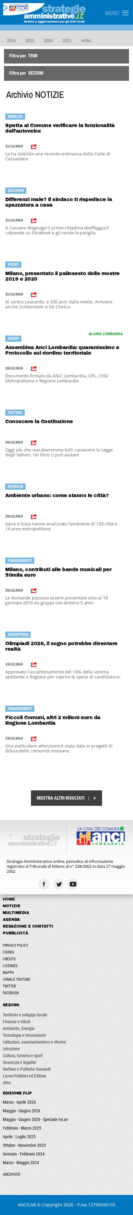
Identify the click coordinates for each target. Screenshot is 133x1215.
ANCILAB (27, 1205)
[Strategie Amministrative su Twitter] (59, 884)
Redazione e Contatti (28, 926)
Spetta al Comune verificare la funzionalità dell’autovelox (60, 128)
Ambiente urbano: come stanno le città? (57, 495)
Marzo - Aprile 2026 (19, 1102)
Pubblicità (15, 933)
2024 (48, 40)
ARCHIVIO (11, 1174)
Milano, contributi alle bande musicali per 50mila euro (58, 572)
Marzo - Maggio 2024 (21, 1162)
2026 (11, 40)
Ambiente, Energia (18, 1028)
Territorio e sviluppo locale (25, 1014)
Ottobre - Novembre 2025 (24, 1145)
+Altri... (87, 40)
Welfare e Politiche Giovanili (26, 1069)
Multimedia (16, 913)
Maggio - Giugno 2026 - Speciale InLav (35, 1119)
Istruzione (11, 1048)
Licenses (10, 966)
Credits (9, 959)
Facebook (11, 993)
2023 (66, 40)
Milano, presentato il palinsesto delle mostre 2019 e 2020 (62, 276)
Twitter (9, 986)
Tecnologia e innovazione (24, 1035)
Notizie (11, 906)
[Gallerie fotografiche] (88, 884)
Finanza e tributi (16, 1021)
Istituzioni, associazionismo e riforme (34, 1042)
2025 (29, 40)
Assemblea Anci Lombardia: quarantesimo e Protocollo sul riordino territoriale (62, 350)
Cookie (8, 952)
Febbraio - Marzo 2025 (22, 1128)
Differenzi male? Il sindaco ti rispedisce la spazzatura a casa (58, 202)
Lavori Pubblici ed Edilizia (24, 1075)
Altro (7, 1082)
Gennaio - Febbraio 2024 (24, 1153)
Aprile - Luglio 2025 (19, 1136)
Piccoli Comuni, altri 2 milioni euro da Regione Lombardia (53, 720)
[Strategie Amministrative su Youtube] (73, 884)
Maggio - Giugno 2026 (21, 1110)
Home (9, 899)
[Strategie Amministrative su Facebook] (44, 884)
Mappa (8, 972)
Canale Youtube (16, 979)
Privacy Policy (15, 945)
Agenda (11, 919)
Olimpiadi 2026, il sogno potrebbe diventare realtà (61, 646)
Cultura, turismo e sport (23, 1055)
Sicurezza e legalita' (19, 1062)
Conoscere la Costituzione (39, 421)
